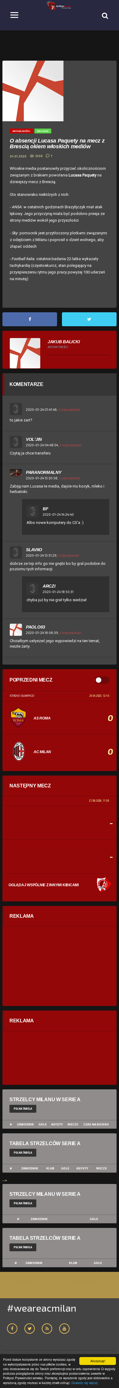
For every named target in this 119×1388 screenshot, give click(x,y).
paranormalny (43, 472)
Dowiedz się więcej (84, 1382)
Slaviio (34, 549)
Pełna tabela (23, 1108)
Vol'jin (34, 439)
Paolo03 (35, 627)
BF (45, 508)
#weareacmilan (41, 1307)
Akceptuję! (97, 1361)
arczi (49, 586)
